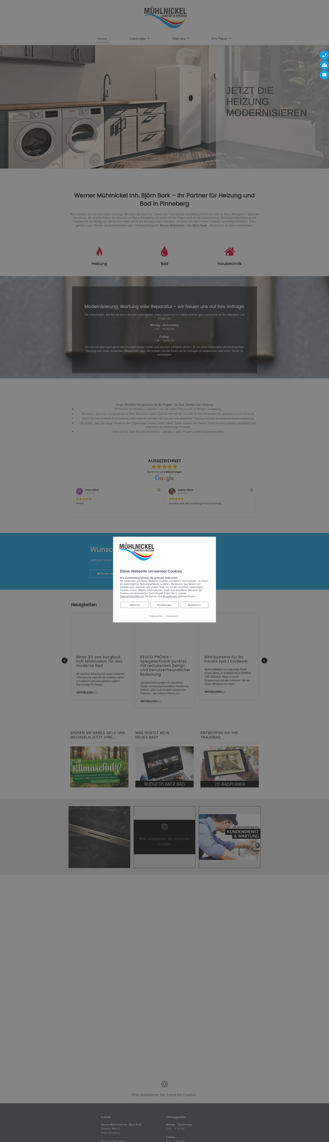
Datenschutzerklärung (132, 596)
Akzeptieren (194, 604)
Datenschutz (156, 616)
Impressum (172, 616)
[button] (324, 55)
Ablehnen (135, 604)
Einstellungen (164, 604)
